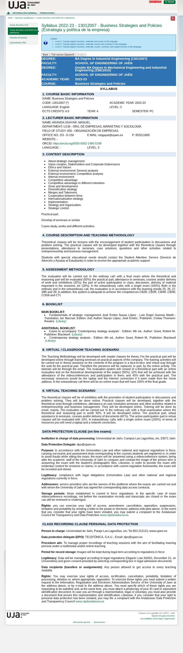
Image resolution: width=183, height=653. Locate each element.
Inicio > (11, 18)
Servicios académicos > (25, 18)
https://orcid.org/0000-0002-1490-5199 (77, 143)
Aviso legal (157, 619)
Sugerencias (169, 619)
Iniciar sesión (155, 2)
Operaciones (47, 13)
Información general (25, 13)
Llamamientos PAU (18, 43)
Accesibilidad (146, 619)
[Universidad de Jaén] (91, 5)
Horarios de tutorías (18, 38)
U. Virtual (169, 2)
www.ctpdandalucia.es (114, 515)
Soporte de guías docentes (163, 616)
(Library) (61, 321)
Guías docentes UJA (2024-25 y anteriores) (24, 31)
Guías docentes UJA (19, 25)
